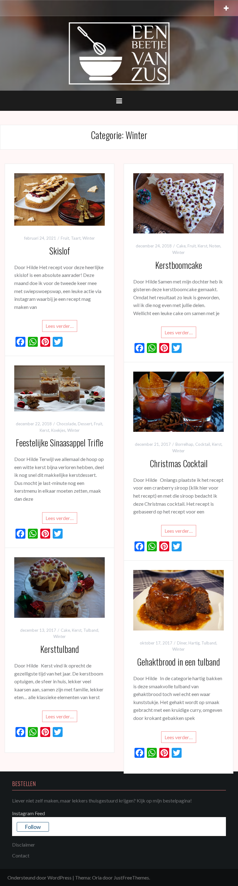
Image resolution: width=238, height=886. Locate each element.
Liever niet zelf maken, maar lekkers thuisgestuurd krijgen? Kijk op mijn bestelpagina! (102, 800)
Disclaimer (23, 845)
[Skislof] (59, 199)
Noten (214, 245)
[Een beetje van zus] (119, 53)
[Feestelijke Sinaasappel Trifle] (59, 388)
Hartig (194, 642)
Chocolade (66, 423)
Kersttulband (59, 649)
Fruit (65, 238)
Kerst (202, 245)
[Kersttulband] (59, 587)
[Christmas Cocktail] (178, 401)
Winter (88, 238)
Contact (20, 855)
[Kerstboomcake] (178, 203)
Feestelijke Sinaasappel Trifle (59, 442)
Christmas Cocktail (179, 463)
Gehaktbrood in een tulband (178, 661)
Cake (181, 245)
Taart (76, 238)
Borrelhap (184, 444)
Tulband (90, 630)
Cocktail (202, 444)
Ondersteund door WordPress (39, 877)
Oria (97, 877)
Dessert (85, 423)
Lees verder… (60, 326)
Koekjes (58, 430)
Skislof (59, 250)
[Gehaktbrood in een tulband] (178, 600)
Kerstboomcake (178, 265)
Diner (182, 642)
